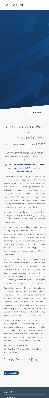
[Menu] (42, 5)
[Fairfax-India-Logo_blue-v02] (20, 5)
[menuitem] (42, 5)
